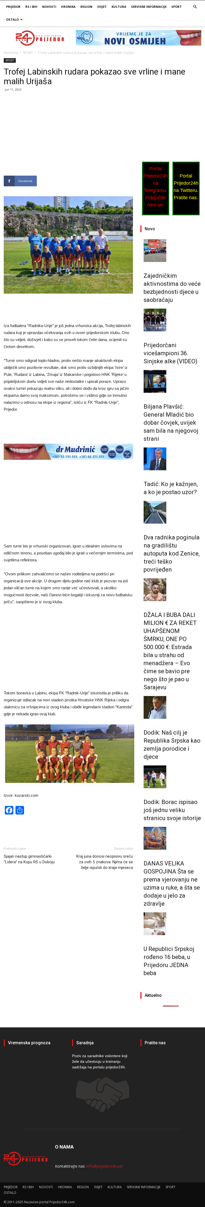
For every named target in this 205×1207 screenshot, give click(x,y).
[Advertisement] (68, 135)
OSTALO (12, 19)
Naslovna (11, 52)
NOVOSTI (49, 7)
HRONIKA (68, 7)
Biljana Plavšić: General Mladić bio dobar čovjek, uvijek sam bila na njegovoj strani (171, 422)
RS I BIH (31, 7)
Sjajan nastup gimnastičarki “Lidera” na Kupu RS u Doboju (29, 859)
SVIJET (102, 7)
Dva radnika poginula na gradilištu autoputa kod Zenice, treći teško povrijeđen (172, 553)
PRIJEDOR (13, 7)
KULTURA (119, 7)
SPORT (176, 7)
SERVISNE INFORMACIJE (149, 7)
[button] (194, 6)
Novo (150, 228)
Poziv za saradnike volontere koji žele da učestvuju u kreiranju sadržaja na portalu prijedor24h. (99, 1061)
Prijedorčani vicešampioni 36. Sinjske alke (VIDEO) (171, 353)
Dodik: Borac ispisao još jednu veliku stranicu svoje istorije (172, 810)
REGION (86, 7)
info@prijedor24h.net (104, 1166)
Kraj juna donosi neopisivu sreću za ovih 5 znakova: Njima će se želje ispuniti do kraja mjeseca (104, 862)
